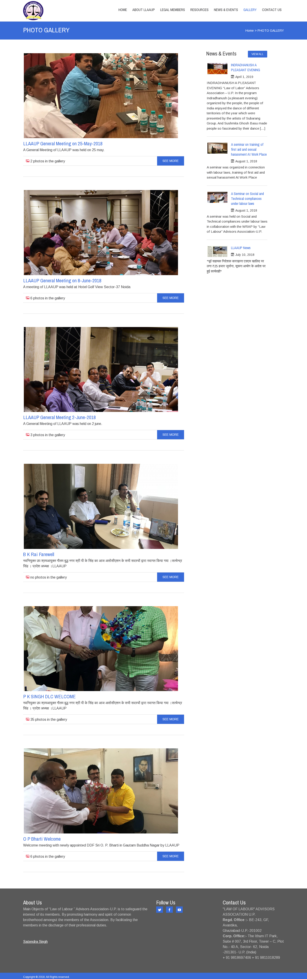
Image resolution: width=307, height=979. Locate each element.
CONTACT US (272, 9)
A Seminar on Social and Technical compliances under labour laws (247, 198)
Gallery (250, 9)
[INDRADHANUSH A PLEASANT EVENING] (217, 68)
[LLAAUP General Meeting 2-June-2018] (101, 369)
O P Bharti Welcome (42, 838)
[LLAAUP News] (217, 251)
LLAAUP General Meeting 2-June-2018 (59, 417)
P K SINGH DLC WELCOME (49, 696)
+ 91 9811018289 (266, 957)
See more (170, 161)
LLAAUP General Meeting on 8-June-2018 (62, 280)
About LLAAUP (143, 9)
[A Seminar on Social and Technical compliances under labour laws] (217, 197)
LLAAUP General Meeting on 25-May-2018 (62, 143)
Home (122, 9)
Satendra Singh (35, 942)
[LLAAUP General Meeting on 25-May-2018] (101, 96)
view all (257, 54)
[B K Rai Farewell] (101, 506)
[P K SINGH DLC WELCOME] (101, 649)
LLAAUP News (241, 247)
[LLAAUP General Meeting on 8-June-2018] (101, 232)
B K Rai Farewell (38, 554)
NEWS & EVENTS (226, 9)
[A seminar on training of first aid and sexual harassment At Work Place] (217, 148)
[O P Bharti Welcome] (101, 791)
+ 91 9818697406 (237, 957)
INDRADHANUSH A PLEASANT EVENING (245, 67)
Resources (199, 9)
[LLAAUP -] (62, 10)
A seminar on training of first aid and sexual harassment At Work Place (249, 149)
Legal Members (172, 9)
